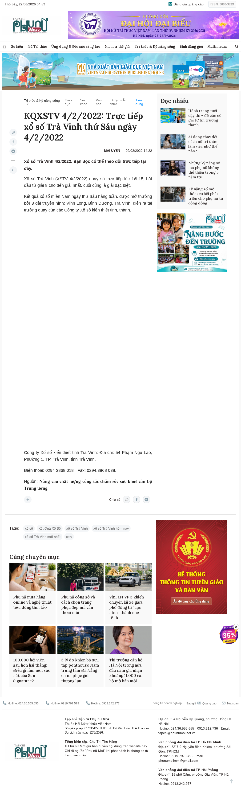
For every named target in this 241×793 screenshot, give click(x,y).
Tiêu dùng (139, 102)
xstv (69, 537)
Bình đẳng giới (191, 46)
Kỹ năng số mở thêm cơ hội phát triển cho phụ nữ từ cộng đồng (205, 196)
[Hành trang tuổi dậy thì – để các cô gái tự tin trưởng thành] (173, 115)
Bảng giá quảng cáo (188, 4)
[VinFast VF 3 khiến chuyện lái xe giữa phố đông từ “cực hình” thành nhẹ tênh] (128, 577)
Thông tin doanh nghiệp (166, 703)
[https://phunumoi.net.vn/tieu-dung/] (13, 170)
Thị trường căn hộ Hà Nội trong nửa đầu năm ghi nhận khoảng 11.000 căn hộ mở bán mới (126, 670)
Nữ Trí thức (37, 46)
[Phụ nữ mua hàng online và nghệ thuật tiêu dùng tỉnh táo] (32, 577)
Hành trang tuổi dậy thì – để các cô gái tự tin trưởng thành (204, 117)
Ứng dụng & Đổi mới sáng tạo (75, 46)
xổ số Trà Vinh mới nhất (42, 537)
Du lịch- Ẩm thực (119, 102)
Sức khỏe (83, 102)
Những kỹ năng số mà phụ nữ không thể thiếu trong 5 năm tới (204, 169)
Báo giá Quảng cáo (201, 703)
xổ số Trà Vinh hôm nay (111, 528)
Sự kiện (17, 46)
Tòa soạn (232, 703)
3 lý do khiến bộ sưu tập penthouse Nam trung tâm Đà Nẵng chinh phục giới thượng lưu (80, 670)
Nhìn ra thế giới (117, 46)
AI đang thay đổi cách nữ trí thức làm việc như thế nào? (202, 143)
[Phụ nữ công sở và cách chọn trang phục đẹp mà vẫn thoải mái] (80, 577)
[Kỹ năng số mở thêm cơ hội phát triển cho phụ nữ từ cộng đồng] (173, 194)
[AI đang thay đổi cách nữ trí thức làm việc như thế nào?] (173, 141)
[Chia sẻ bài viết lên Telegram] (13, 151)
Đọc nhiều (175, 101)
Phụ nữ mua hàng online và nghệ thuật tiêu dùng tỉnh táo (32, 602)
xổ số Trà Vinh (77, 528)
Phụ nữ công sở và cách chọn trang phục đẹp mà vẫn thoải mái (78, 604)
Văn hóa (99, 102)
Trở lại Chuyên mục (28, 499)
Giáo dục (68, 102)
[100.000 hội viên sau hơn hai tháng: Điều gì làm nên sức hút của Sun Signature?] (32, 640)
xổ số (29, 528)
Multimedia (217, 46)
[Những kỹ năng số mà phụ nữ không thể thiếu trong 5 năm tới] (173, 168)
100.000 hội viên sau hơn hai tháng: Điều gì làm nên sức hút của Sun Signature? (31, 670)
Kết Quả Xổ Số (50, 528)
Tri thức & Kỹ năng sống (155, 46)
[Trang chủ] (4, 46)
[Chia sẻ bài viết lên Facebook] (13, 142)
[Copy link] (13, 132)
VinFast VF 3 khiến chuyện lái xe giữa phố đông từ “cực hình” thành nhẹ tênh (126, 607)
